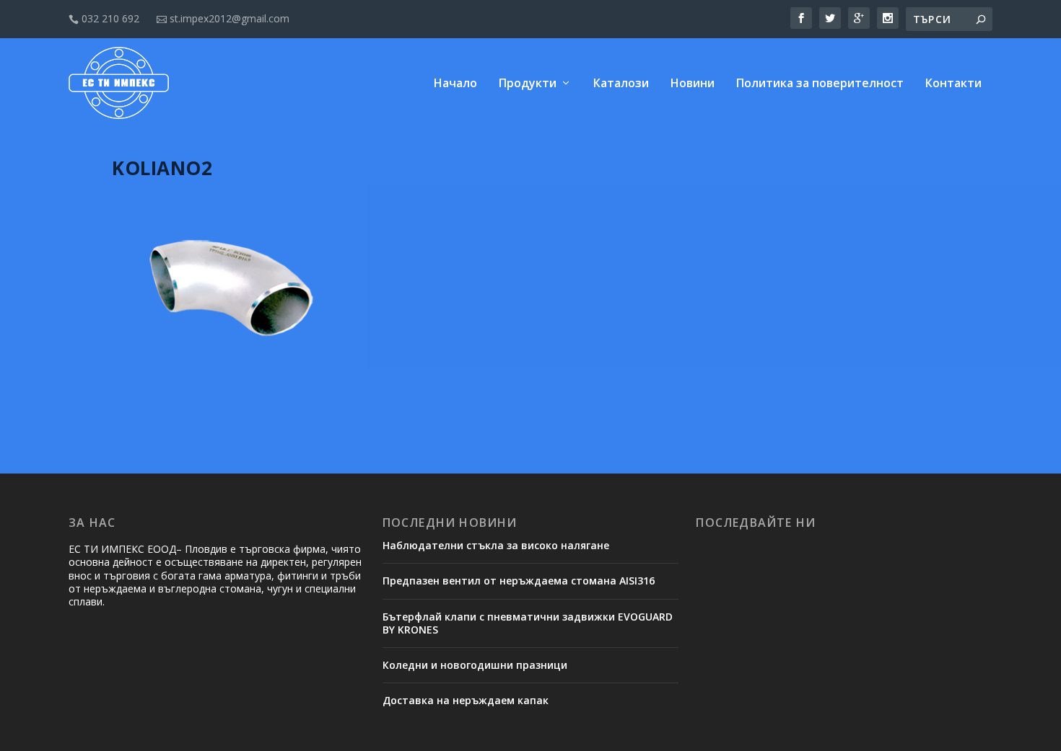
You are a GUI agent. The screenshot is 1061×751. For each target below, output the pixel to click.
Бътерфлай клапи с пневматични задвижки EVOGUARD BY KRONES (528, 623)
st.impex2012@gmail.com (223, 18)
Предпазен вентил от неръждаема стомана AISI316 (519, 580)
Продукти (527, 84)
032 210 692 (104, 18)
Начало (455, 84)
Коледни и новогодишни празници (475, 665)
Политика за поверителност (820, 84)
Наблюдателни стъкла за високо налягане (496, 545)
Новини (693, 84)
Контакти (953, 84)
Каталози (621, 84)
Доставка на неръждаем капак (466, 700)
